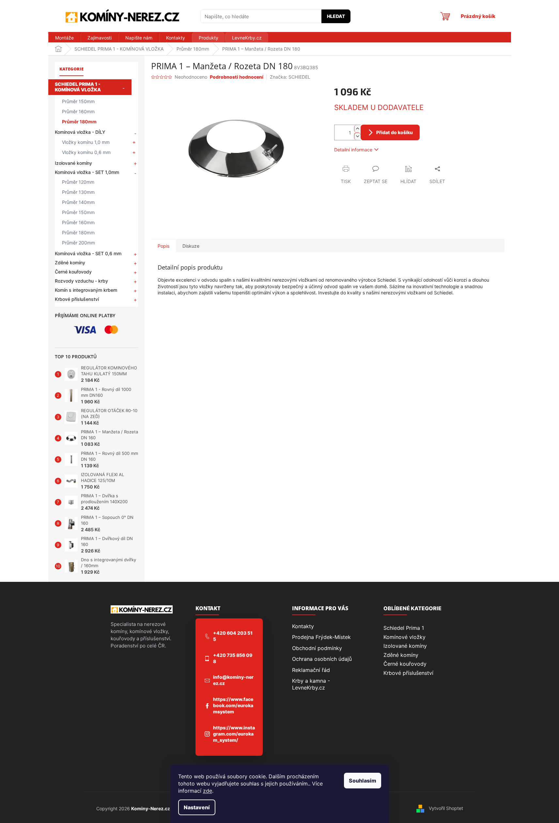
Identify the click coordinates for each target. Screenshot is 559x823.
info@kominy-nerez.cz (233, 680)
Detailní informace (353, 149)
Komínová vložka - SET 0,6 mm (88, 253)
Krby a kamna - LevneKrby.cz (311, 684)
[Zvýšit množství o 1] (357, 128)
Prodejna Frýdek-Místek (321, 637)
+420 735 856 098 (232, 658)
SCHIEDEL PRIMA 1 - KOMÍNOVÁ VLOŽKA (78, 86)
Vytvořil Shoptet (446, 808)
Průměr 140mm (78, 202)
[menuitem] (64, 37)
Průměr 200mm (78, 242)
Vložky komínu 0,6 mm (86, 152)
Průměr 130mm (78, 192)
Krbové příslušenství (77, 299)
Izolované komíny (73, 163)
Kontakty (303, 626)
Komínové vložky (404, 637)
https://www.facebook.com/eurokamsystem (233, 705)
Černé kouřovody (73, 271)
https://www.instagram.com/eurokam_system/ (234, 734)
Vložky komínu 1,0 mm (86, 142)
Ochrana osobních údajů (322, 659)
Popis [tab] (163, 246)
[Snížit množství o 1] (357, 136)
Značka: (290, 77)
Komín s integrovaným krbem (86, 290)
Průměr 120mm (78, 182)
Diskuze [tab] (190, 246)
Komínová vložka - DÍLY (80, 132)
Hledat (336, 16)
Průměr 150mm (78, 101)
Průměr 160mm (78, 111)
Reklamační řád (311, 670)
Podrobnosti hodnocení (236, 77)
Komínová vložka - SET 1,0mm (87, 172)
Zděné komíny (70, 262)
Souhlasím (362, 780)
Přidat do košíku (394, 132)
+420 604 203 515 (233, 636)
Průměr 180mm (79, 121)
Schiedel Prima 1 (403, 628)
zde (207, 790)
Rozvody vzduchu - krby (81, 281)
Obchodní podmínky (317, 648)
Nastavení (197, 807)
